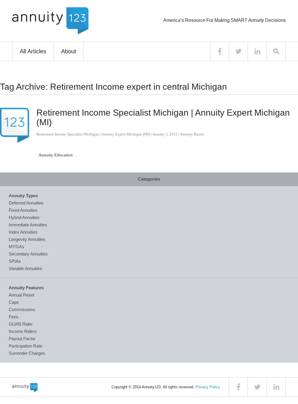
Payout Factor (22, 338)
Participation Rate (25, 345)
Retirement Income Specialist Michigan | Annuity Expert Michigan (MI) (93, 134)
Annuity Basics (192, 134)
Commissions (22, 309)
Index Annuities (23, 232)
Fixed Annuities (23, 210)
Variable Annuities (25, 268)
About (68, 51)
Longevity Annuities (27, 239)
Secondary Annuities (28, 253)
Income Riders (23, 331)
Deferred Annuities (26, 202)
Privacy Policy (208, 387)
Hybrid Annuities (24, 217)
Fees (13, 316)
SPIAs (15, 261)
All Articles (33, 51)
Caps (14, 302)
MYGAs (16, 246)
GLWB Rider (21, 324)
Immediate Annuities (28, 224)
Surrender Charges (27, 353)
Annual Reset (21, 294)
